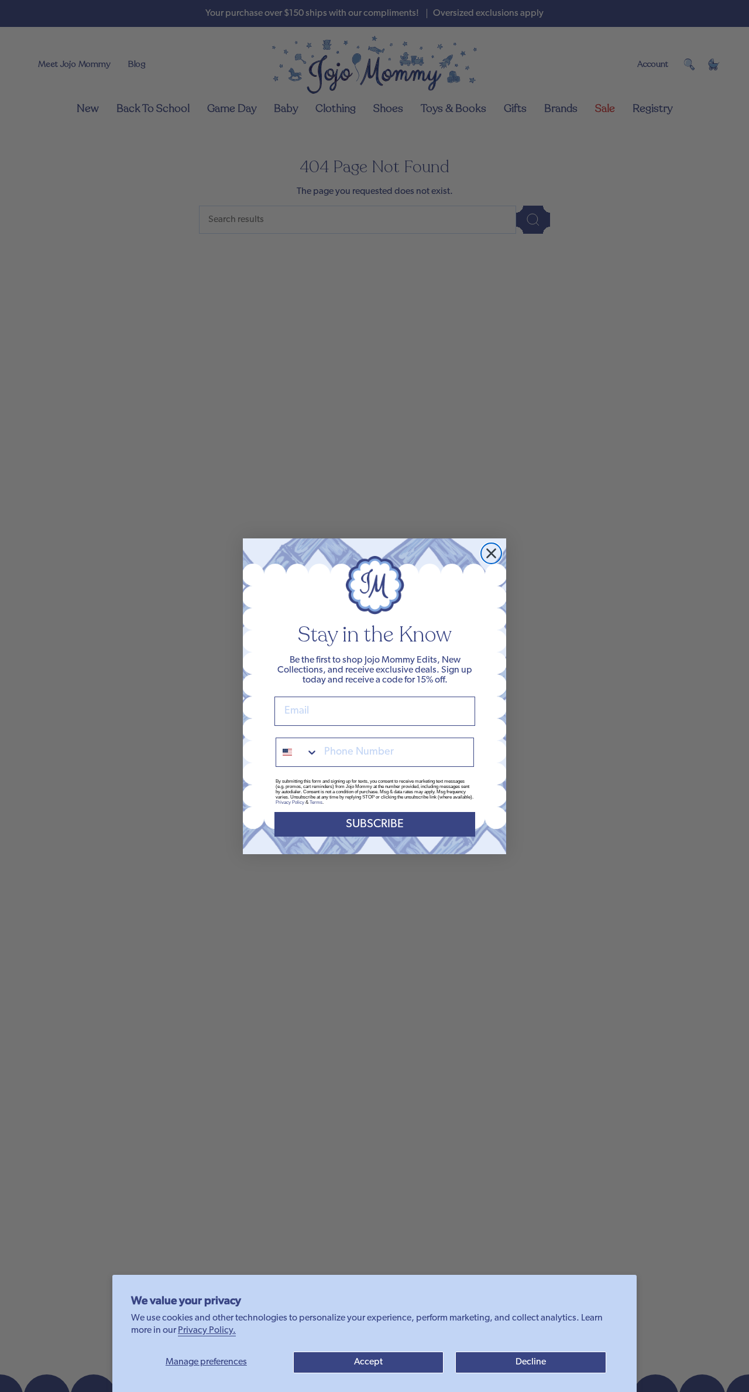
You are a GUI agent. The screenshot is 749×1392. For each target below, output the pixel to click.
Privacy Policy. (207, 1330)
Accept (368, 1362)
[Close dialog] (491, 553)
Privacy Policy (290, 802)
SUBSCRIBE (375, 824)
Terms (316, 802)
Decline (531, 1362)
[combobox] (297, 752)
